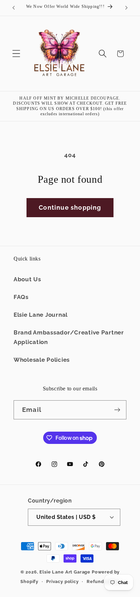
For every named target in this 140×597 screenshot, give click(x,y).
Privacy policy (62, 581)
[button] (16, 54)
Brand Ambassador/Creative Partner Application (69, 337)
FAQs (21, 297)
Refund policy (103, 581)
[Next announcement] (126, 7)
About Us (27, 279)
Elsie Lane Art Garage (64, 571)
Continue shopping (70, 207)
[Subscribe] (117, 409)
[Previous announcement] (13, 7)
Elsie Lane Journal (41, 314)
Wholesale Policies (42, 359)
